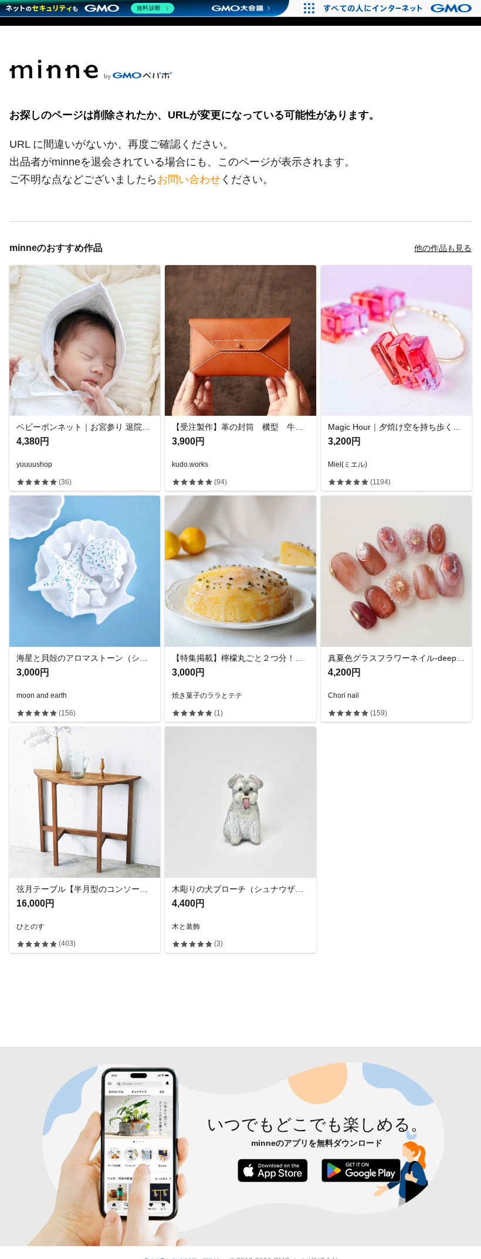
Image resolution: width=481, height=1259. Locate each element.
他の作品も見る (443, 248)
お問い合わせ (189, 179)
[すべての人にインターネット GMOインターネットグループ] (399, 8)
